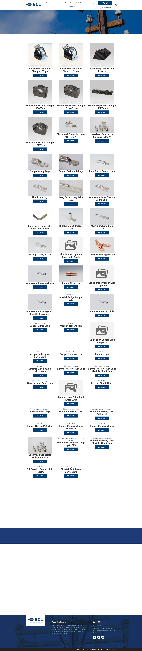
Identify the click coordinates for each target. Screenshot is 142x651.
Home (48, 3)
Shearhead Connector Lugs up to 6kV (71, 444)
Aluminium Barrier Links (102, 311)
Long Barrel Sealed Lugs (102, 171)
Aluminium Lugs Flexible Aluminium (102, 198)
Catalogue (92, 3)
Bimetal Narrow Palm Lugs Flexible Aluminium (102, 370)
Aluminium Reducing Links (40, 283)
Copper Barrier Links (71, 326)
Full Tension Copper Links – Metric (40, 470)
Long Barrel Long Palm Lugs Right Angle (40, 227)
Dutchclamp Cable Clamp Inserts (102, 70)
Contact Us (72, 7)
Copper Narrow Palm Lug (40, 426)
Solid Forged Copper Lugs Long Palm (101, 284)
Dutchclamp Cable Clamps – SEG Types (40, 107)
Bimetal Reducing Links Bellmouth (102, 413)
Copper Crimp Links (40, 326)
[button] (116, 5)
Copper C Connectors (71, 354)
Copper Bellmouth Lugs (71, 171)
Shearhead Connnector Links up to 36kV (102, 135)
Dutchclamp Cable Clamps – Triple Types (71, 107)
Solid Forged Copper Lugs (101, 254)
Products (54, 3)
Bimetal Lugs (102, 354)
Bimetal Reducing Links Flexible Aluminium (102, 441)
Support (61, 3)
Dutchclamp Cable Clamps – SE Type (40, 144)
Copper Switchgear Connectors (40, 355)
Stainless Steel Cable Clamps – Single (71, 70)
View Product (40, 75)
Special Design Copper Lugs (71, 298)
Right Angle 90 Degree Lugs (71, 227)
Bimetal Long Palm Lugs (40, 383)
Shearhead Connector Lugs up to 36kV (71, 135)
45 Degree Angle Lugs (40, 254)
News (72, 3)
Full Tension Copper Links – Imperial (102, 341)
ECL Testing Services (82, 3)
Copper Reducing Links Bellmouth (71, 427)
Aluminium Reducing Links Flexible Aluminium (40, 312)
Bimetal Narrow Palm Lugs (71, 368)
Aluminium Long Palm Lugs (101, 227)
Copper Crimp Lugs (40, 171)
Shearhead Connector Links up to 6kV (40, 456)
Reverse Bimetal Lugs (102, 383)
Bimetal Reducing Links (71, 411)
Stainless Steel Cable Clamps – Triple (40, 70)
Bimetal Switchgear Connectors (71, 470)
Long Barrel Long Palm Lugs (71, 198)
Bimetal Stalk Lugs (40, 411)
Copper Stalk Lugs (71, 283)
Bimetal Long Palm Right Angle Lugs (71, 398)
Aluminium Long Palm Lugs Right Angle (71, 255)
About (66, 3)
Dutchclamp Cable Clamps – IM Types (102, 107)
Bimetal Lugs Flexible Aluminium (40, 370)
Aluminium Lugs (40, 197)
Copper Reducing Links (102, 426)
